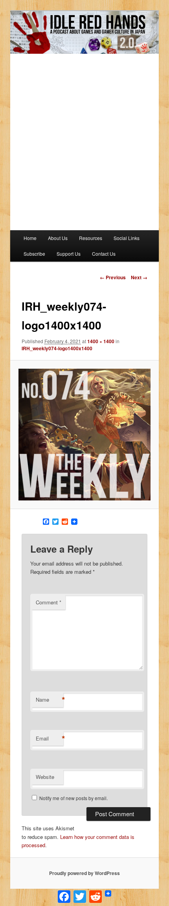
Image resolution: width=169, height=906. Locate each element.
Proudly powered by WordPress (84, 873)
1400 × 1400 (100, 341)
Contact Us (104, 253)
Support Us (69, 253)
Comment (48, 602)
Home (30, 238)
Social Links (127, 238)
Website (45, 776)
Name (49, 699)
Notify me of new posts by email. (73, 798)
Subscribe (34, 253)
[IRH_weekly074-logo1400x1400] (84, 434)
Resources (90, 238)
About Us (58, 238)
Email (49, 738)
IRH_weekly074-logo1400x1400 (57, 348)
